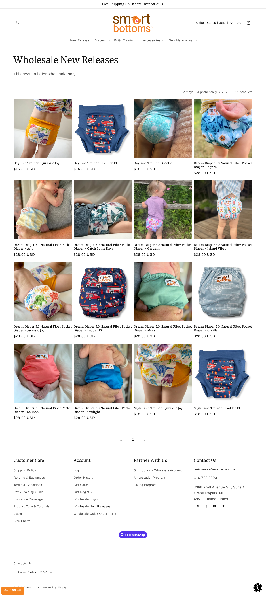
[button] (257, 587)
